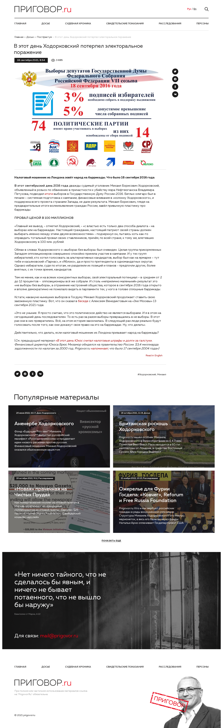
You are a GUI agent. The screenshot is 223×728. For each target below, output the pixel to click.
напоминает (99, 348)
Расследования (170, 23)
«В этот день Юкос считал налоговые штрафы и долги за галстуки (103, 340)
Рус (189, 9)
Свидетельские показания (125, 23)
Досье (45, 23)
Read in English (154, 355)
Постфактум (44, 37)
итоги (49, 193)
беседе (83, 301)
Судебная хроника (78, 23)
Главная (20, 23)
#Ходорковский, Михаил (152, 374)
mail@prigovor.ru (59, 636)
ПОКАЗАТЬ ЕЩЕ (111, 541)
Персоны (202, 23)
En (195, 9)
